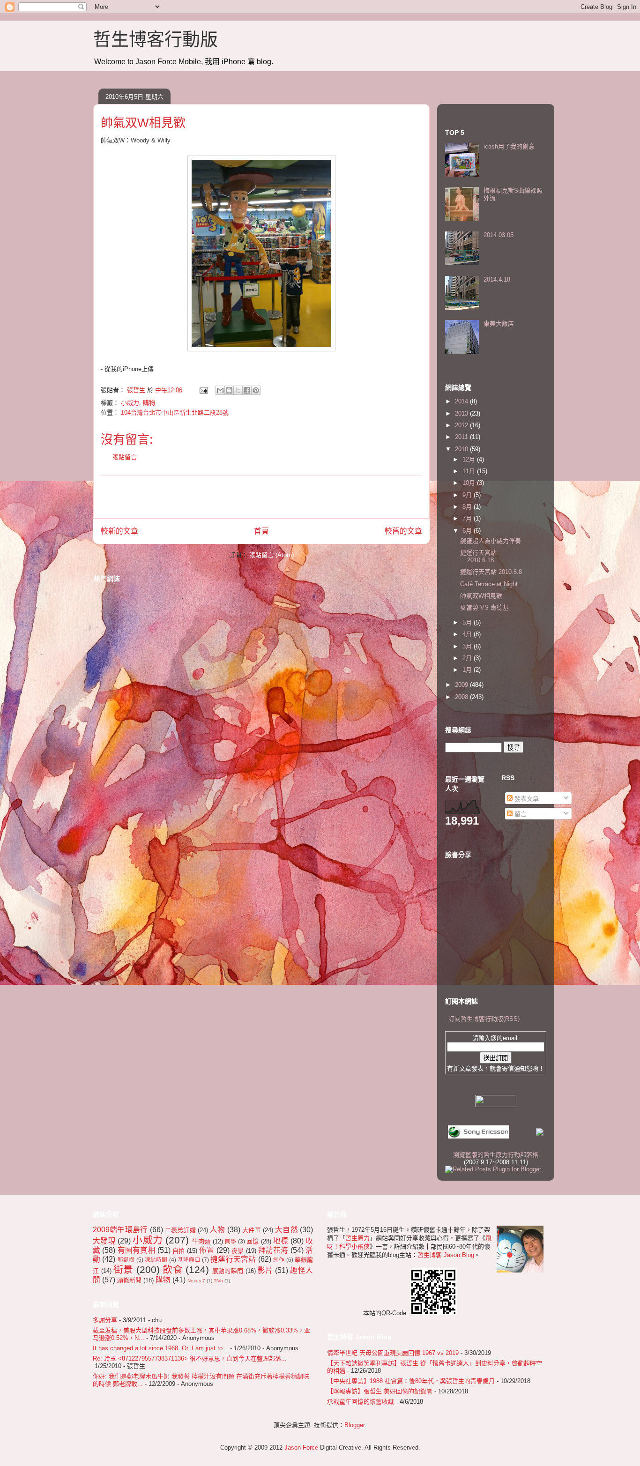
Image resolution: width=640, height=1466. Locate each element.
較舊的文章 (403, 531)
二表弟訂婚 (180, 1230)
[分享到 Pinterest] (255, 390)
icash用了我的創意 (509, 146)
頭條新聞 (129, 1280)
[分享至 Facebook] (247, 390)
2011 (462, 436)
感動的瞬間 (228, 1270)
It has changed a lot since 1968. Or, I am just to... (160, 1348)
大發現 (104, 1241)
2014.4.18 (497, 279)
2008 (462, 696)
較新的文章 (119, 531)
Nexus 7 (196, 1280)
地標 (281, 1241)
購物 (149, 402)
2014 (462, 401)
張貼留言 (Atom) (271, 554)
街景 (123, 1269)
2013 (462, 413)
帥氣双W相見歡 (481, 595)
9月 (468, 495)
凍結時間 (156, 1260)
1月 (468, 669)
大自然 (286, 1230)
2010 (462, 449)
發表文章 (526, 798)
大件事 (251, 1230)
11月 (469, 471)
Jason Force (301, 1447)
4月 (468, 634)
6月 (468, 530)
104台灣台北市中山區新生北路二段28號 (175, 412)
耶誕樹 (126, 1260)
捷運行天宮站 (233, 1259)
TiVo (218, 1280)
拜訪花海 (273, 1250)
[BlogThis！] (229, 390)
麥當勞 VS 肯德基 (484, 607)
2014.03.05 (498, 234)
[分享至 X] (238, 390)
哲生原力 (357, 1238)
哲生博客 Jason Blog (445, 1254)
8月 (468, 506)
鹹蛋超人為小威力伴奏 (490, 540)
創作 (278, 1260)
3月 (468, 646)
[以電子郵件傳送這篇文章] (220, 390)
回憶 (252, 1241)
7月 (468, 518)
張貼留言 (124, 457)
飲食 (173, 1269)
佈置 (206, 1250)
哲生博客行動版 (155, 39)
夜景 (237, 1250)
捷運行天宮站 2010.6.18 (478, 556)
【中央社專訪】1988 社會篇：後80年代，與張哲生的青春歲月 (411, 1380)
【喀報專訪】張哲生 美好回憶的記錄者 (379, 1391)
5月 (468, 622)
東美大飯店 (499, 323)
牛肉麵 (201, 1241)
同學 (231, 1241)
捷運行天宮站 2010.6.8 (491, 571)
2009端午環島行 (120, 1230)
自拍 (178, 1250)
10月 (469, 482)
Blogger (354, 1425)
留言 (520, 814)
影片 (265, 1270)
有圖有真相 (137, 1250)
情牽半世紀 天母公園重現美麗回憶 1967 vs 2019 (393, 1352)
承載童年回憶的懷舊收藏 (360, 1401)
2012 (462, 425)
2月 (468, 658)
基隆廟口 (189, 1260)
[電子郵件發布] (203, 390)
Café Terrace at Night (489, 584)
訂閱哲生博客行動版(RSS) (484, 1018)
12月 (469, 459)
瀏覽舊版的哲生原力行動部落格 (495, 1154)
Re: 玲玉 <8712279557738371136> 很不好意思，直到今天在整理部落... (190, 1358)
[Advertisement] (261, 497)
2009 (462, 684)
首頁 (261, 531)
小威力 (130, 402)
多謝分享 (105, 1320)
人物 (217, 1230)
